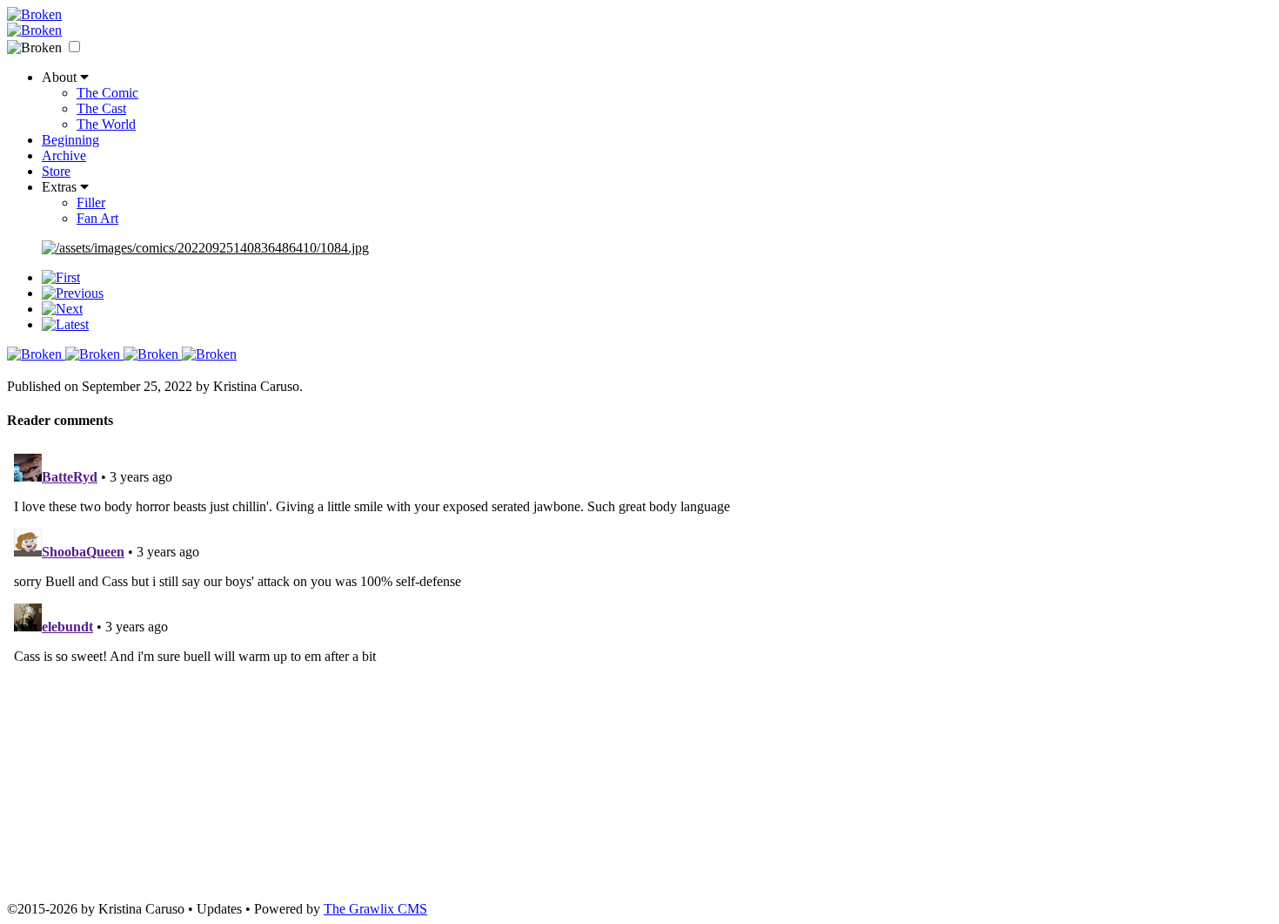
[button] (74, 46)
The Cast (101, 108)
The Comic (107, 92)
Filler (91, 202)
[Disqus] (639, 664)
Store (56, 171)
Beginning (70, 139)
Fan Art (97, 218)
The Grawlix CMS (375, 908)
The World (106, 124)
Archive (64, 155)
